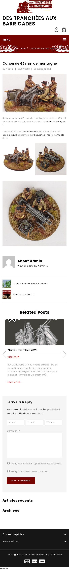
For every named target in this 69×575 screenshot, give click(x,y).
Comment (13, 430)
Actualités (20, 48)
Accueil (7, 48)
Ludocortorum (30, 131)
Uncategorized (42, 68)
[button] (34, 568)
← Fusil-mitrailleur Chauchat (30, 283)
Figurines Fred (42, 134)
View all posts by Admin (32, 265)
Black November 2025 (23, 350)
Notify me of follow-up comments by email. (36, 463)
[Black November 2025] (34, 332)
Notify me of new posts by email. (30, 471)
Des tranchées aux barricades (30, 21)
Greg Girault (10, 134)
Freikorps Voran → (24, 294)
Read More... (15, 382)
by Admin (8, 68)
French (4, 568)
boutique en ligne (55, 121)
